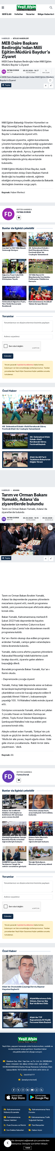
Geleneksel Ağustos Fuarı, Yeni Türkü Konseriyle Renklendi (14, 304)
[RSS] (41, 1090)
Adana (16, 490)
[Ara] (50, 7)
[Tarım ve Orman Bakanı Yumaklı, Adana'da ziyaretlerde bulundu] (27, 539)
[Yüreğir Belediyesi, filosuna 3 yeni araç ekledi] (41, 853)
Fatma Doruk (23, 775)
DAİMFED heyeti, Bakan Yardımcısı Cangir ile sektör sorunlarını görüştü (14, 864)
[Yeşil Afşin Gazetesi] (26, 7)
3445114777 (29, 1075)
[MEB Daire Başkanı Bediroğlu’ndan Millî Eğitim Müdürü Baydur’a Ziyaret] (27, 79)
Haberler (6, 38)
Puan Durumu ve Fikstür (16, 1125)
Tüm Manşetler (38, 1125)
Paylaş (7, 85)
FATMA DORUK (24, 212)
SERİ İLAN (6, 14)
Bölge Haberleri (46, 14)
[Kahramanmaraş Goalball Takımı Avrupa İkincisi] (41, 293)
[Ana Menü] (3, 8)
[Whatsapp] (37, 1090)
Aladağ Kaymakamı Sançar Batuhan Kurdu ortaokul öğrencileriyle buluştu (14, 840)
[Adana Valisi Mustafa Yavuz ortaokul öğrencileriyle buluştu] (41, 829)
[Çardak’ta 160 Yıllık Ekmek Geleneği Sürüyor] (14, 239)
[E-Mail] (19, 218)
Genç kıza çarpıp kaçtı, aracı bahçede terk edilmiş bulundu (41, 813)
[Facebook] (14, 1090)
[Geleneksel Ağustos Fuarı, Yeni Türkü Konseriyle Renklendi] (14, 293)
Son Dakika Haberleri (15, 1130)
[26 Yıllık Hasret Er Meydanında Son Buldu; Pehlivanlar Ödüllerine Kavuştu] (41, 266)
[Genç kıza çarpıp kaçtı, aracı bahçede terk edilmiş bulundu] (41, 802)
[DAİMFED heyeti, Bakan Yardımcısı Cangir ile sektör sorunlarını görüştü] (14, 853)
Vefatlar (18, 14)
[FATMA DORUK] (8, 214)
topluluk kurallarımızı (25, 365)
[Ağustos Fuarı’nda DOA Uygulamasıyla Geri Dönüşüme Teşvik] (14, 266)
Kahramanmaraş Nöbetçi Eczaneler (12, 1111)
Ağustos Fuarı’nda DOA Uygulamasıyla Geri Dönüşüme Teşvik (12, 277)
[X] (18, 1090)
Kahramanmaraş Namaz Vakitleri (12, 1118)
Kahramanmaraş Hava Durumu (39, 1111)
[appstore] (15, 1098)
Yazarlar (30, 14)
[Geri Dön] (8, 1143)
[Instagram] (23, 1090)
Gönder (8, 356)
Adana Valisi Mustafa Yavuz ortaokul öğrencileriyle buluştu (39, 840)
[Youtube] (32, 1090)
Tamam (27, 1148)
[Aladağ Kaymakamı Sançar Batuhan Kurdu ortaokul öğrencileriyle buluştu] (14, 829)
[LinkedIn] (27, 1090)
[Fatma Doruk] (8, 776)
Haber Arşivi (37, 1130)
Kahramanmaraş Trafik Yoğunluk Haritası (39, 1118)
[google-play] (39, 1098)
